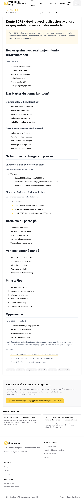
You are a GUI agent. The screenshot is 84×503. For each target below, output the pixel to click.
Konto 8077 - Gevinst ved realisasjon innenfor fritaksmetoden (34, 354)
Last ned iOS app (10, 483)
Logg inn (69, 3)
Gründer (53, 3)
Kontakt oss (47, 457)
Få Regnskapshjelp (50, 446)
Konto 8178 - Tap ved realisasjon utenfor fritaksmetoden (32, 358)
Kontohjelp (43, 3)
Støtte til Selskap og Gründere (54, 450)
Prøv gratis (77, 3)
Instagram (7, 467)
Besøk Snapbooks (73, 497)
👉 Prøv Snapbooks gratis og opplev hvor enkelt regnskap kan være (35, 401)
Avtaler (62, 3)
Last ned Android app (11, 487)
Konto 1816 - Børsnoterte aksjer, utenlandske (28, 362)
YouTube (7, 474)
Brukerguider (21, 3)
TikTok (6, 470)
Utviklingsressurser (50, 454)
